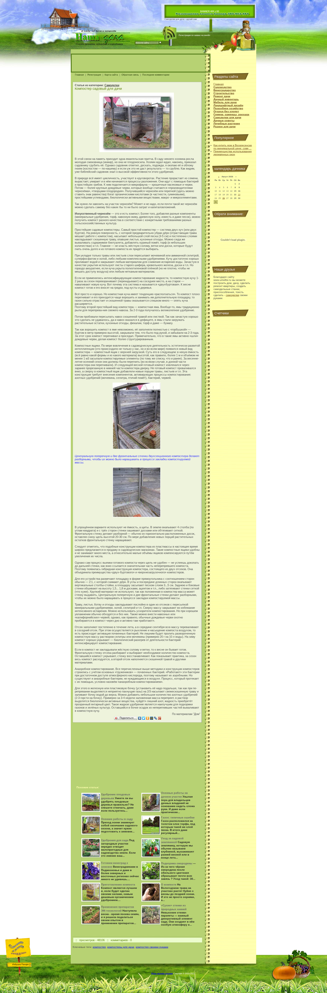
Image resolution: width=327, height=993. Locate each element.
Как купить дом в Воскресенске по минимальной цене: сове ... (232, 147)
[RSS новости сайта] (170, 33)
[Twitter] (144, 718)
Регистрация (94, 74)
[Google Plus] (160, 718)
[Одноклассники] (148, 718)
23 (239, 195)
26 (224, 198)
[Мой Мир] (152, 718)
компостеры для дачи (120, 946)
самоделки (232, 295)
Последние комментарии (155, 74)
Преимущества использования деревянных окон (232, 153)
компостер (99, 946)
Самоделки (111, 85)
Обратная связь (130, 74)
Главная (79, 74)
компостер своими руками (152, 946)
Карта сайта (111, 74)
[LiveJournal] (156, 718)
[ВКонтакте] (140, 718)
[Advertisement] (140, 63)
